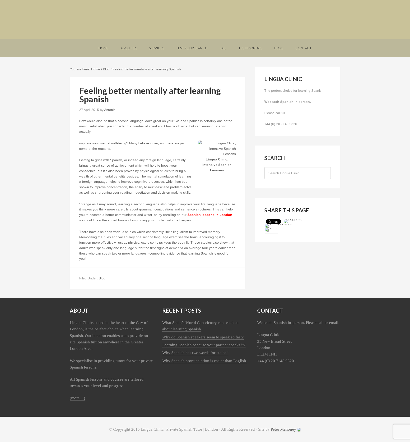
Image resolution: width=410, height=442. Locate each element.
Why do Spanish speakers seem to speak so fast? (203, 337)
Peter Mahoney (284, 429)
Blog (102, 278)
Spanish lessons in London (209, 215)
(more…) (77, 398)
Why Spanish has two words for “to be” (195, 353)
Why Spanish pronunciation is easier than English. (204, 361)
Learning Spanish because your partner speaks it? (204, 345)
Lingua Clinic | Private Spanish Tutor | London (205, 19)
